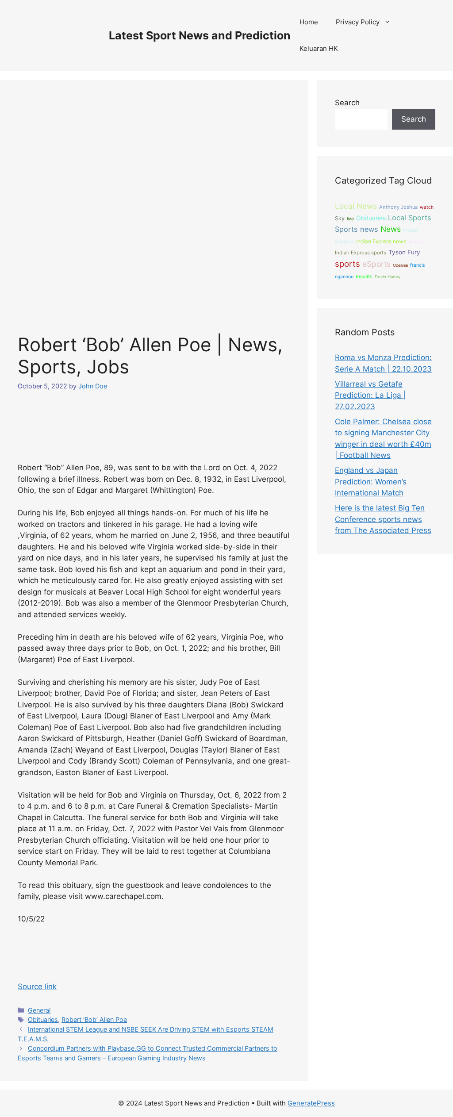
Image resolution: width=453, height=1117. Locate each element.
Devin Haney (387, 276)
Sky (340, 218)
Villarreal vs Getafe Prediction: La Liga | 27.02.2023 (370, 395)
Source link (37, 986)
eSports (376, 264)
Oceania (400, 265)
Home (308, 22)
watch (427, 207)
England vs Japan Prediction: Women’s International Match (371, 481)
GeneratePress (311, 1103)
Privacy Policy (358, 22)
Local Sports (409, 217)
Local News (356, 206)
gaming (415, 241)
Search (347, 102)
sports (347, 264)
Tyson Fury (404, 252)
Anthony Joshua (398, 207)
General (39, 1010)
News (390, 229)
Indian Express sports (360, 253)
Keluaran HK (318, 48)
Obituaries (43, 1019)
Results (364, 276)
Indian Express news (381, 241)
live (350, 219)
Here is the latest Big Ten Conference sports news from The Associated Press (383, 519)
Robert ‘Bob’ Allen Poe (94, 1019)
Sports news (356, 229)
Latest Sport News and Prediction (200, 35)
